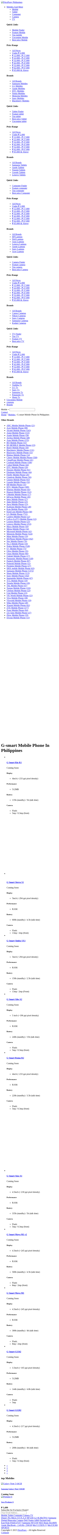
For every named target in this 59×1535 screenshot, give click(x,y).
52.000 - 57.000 (21, 65)
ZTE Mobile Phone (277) (18, 608)
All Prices (16, 50)
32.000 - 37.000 (21, 60)
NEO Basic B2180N (48, 1523)
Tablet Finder (18, 111)
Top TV (15, 336)
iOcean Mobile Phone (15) (18, 618)
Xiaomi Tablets (18, 170)
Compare (5, 1532)
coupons (10, 402)
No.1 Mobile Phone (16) (17, 544)
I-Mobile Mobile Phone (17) (19, 494)
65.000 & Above (20, 70)
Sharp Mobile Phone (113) (18, 573)
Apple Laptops (18, 246)
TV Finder (16, 334)
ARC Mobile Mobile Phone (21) (21, 425)
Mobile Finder (18, 30)
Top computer (18, 190)
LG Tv (15, 387)
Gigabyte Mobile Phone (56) (19, 477)
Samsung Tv (17, 392)
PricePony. (22, 1530)
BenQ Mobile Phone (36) (18, 448)
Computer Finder (19, 186)
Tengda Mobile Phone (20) (18, 583)
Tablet (14, 12)
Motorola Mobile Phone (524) (20, 534)
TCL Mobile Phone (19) (17, 581)
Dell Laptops (17, 239)
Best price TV (18, 341)
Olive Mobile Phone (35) (17, 551)
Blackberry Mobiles (20, 101)
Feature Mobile (18, 32)
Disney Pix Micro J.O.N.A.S (13, 1518)
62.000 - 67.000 (21, 68)
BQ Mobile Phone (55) (17, 443)
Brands (10, 405)
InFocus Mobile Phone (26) (18, 497)
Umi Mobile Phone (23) (17, 593)
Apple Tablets (18, 167)
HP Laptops (17, 237)
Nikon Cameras (19, 316)
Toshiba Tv (17, 385)
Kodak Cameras (19, 323)
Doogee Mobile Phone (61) (18, 470)
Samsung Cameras (20, 320)
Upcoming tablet (19, 121)
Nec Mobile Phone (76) (17, 541)
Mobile (15, 9)
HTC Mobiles (18, 91)
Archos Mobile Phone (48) (18, 438)
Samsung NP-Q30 (30, 1523)
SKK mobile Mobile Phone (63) (20, 568)
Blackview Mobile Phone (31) (20, 452)
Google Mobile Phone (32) (18, 482)
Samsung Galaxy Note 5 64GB (13, 1489)
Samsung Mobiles (20, 83)
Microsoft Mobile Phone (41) (19, 531)
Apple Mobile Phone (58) (18, 435)
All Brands (17, 81)
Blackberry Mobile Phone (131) (20, 450)
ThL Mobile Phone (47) (17, 585)
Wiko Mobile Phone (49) (17, 603)
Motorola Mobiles (20, 96)
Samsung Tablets (19, 165)
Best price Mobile (19, 40)
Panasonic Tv (18, 395)
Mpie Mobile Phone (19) (17, 536)
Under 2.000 (18, 53)
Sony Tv (16, 390)
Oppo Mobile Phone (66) (17, 553)
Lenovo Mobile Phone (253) (19, 524)
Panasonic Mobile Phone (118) (20, 558)
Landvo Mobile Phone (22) (18, 516)
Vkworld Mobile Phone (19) (19, 600)
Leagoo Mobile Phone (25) (18, 521)
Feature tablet (18, 114)
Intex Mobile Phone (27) (17, 499)
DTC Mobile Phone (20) (17, 467)
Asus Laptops (18, 242)
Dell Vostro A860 (31, 1520)
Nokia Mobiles (18, 93)
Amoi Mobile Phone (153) (18, 433)
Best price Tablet (19, 119)
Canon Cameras (19, 313)
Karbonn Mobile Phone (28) (19, 507)
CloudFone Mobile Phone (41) (20, 460)
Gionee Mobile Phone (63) (18, 480)
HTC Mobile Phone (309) (18, 487)
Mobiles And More (15, 7)
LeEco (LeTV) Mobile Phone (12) (21, 519)
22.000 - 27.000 (21, 58)
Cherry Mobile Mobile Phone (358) (22, 457)
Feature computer (19, 188)
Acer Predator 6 (7, 1502)
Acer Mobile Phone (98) (17, 428)
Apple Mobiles (18, 88)
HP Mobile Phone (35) (16, 484)
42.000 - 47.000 (21, 63)
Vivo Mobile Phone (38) (17, 598)
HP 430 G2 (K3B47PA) (37, 1518)
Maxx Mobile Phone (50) (18, 526)
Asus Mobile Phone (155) (18, 440)
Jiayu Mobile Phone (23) (17, 504)
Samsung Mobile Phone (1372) (20, 571)
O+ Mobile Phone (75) (16, 549)
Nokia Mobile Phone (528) (18, 546)
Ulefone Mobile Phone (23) (18, 590)
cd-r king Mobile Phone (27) (19, 613)
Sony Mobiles (18, 98)
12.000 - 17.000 (21, 55)
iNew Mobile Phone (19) (17, 615)
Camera (15, 17)
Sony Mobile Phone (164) (18, 576)
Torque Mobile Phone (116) (19, 588)
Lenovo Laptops (19, 244)
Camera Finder (18, 262)
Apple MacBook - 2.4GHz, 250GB (16, 1525)
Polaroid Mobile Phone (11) (19, 563)
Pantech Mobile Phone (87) (18, 561)
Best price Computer (21, 193)
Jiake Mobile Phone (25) (17, 502)
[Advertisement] (29, 650)
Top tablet (16, 116)
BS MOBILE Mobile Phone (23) (21, 445)
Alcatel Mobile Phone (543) (19, 430)
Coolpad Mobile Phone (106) (19, 462)
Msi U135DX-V (40, 1525)
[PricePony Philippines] (11, 2)
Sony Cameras (18, 318)
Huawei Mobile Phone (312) (19, 492)
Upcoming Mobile (20, 37)
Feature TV (17, 339)
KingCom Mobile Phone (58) (19, 512)
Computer (16, 14)
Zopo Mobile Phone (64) (17, 610)
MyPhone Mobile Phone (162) (20, 539)
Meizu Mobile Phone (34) (18, 529)
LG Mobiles (17, 86)
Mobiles (12, 415)
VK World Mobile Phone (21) (20, 595)
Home (3, 415)
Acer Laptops (18, 251)
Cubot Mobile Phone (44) (18, 465)
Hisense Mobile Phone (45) (18, 489)
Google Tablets (18, 172)
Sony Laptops (18, 249)
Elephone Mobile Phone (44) (19, 472)
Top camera (17, 267)
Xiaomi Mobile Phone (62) (18, 605)
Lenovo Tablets (19, 175)
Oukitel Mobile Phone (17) (18, 556)
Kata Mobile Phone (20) (17, 509)
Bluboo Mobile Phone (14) (18, 455)
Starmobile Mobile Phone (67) (20, 578)
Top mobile (17, 35)
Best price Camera (20, 269)
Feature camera (18, 264)
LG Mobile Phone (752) (17, 514)
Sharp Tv (16, 397)
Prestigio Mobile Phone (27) (19, 566)
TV (13, 19)
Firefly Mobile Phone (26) (18, 475)
